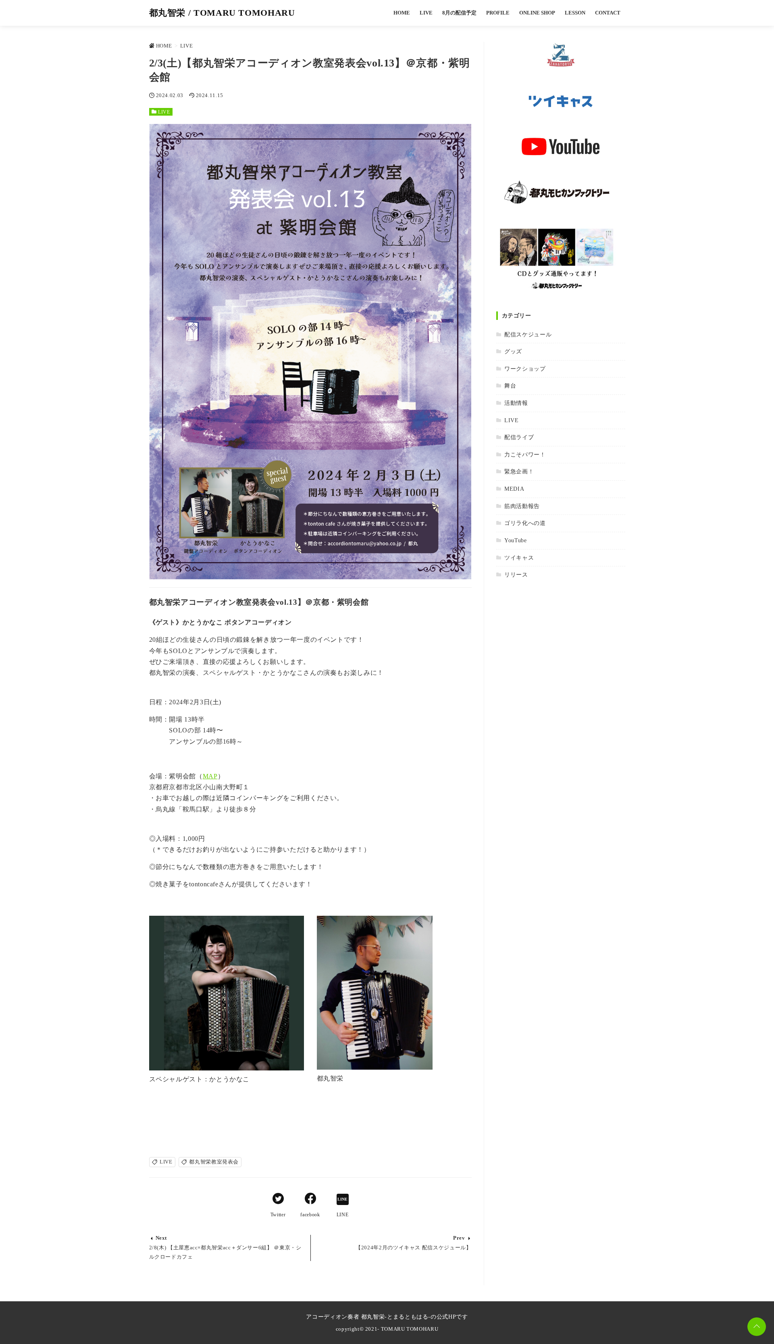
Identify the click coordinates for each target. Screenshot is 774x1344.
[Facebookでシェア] (310, 1200)
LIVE (426, 13)
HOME (401, 13)
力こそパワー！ (524, 454)
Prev (459, 1238)
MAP (210, 776)
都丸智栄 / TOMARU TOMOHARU (222, 13)
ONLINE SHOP (537, 13)
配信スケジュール (527, 334)
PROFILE (498, 13)
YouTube (515, 540)
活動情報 (516, 403)
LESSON (575, 13)
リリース (516, 574)
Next (161, 1238)
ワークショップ (524, 368)
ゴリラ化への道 (524, 523)
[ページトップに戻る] (756, 1326)
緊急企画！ (519, 471)
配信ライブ (519, 437)
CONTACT (607, 13)
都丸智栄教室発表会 (214, 1162)
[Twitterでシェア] (278, 1200)
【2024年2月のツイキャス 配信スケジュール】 (413, 1248)
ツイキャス (519, 557)
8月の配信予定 (459, 13)
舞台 (510, 385)
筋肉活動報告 (522, 506)
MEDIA (514, 488)
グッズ (513, 351)
